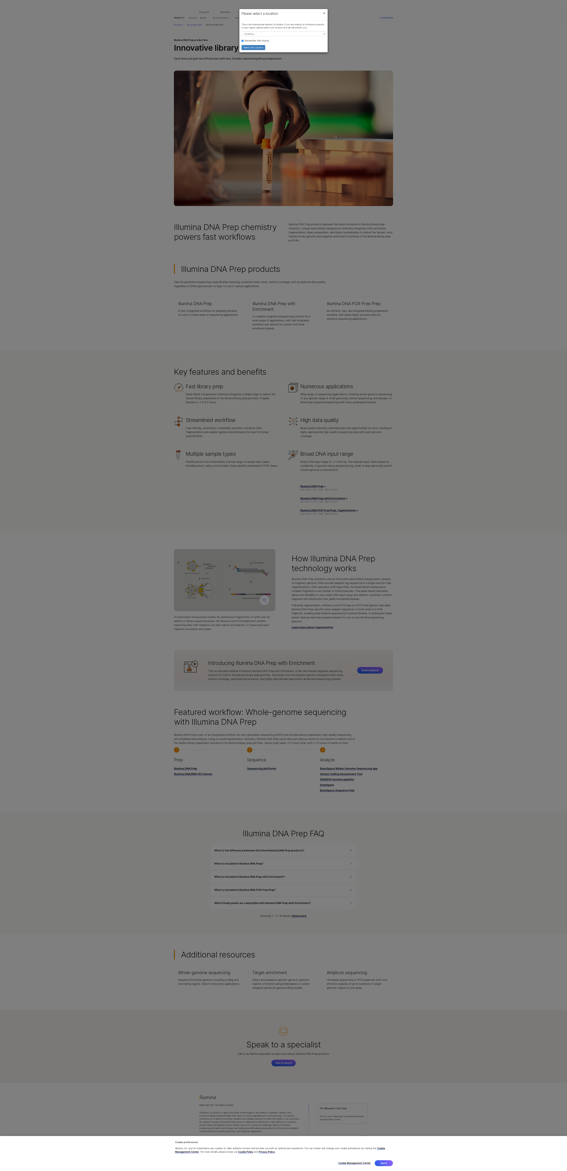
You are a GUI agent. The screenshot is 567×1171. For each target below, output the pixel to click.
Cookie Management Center (354, 1163)
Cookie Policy (245, 1151)
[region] (283, 1153)
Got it (384, 1163)
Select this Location (253, 47)
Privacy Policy (267, 1151)
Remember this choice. (257, 40)
